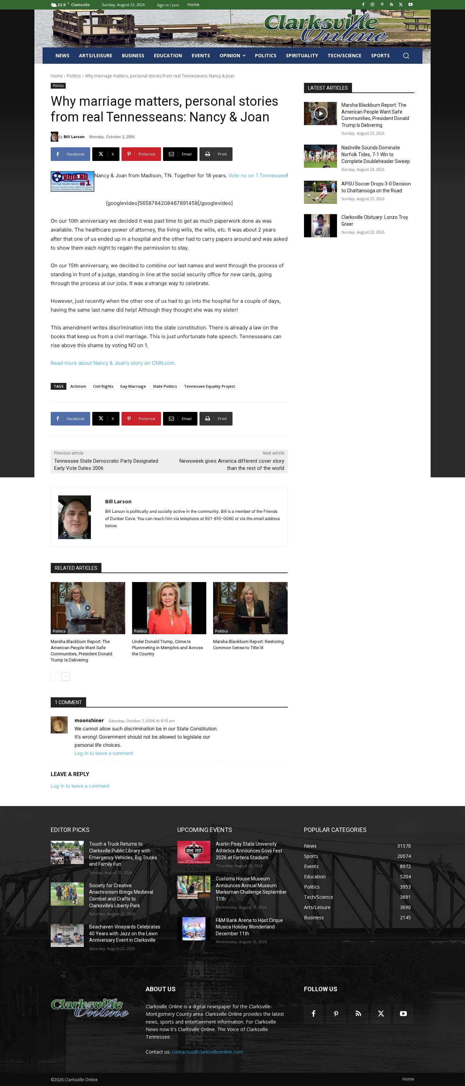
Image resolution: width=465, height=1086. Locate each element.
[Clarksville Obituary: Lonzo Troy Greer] (320, 225)
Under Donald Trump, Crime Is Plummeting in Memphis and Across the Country (167, 647)
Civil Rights (103, 386)
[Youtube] (410, 5)
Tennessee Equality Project (209, 386)
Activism (78, 386)
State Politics (165, 386)
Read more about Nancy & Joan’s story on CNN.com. (113, 363)
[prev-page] (55, 676)
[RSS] (392, 5)
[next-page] (66, 676)
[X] (401, 5)
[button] (406, 55)
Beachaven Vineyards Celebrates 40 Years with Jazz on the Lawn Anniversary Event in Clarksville (124, 933)
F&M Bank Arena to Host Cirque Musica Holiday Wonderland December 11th (249, 927)
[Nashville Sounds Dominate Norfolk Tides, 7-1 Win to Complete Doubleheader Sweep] (320, 156)
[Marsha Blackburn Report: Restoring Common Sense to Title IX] (250, 608)
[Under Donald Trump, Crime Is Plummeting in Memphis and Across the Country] (169, 608)
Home (57, 76)
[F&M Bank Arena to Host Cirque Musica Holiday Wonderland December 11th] (193, 928)
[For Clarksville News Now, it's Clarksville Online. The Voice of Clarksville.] (90, 1008)
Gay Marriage (133, 386)
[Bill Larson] (54, 137)
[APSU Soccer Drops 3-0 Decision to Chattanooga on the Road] (320, 192)
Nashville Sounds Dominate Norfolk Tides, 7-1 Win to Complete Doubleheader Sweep (375, 154)
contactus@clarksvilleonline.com (207, 1051)
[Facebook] (363, 5)
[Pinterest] (382, 5)
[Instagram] (372, 5)
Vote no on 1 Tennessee (257, 175)
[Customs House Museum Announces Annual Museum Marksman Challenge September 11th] (193, 887)
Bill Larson (74, 136)
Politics (74, 76)
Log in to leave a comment (104, 753)
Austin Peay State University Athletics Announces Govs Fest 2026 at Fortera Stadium (249, 850)
